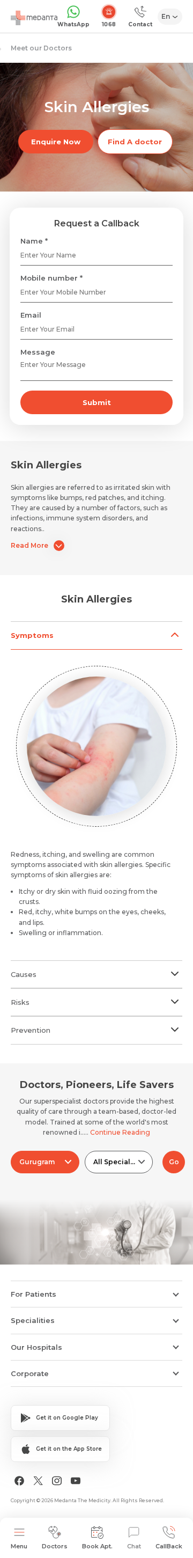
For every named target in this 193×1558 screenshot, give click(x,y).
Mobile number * (51, 278)
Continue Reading (120, 1132)
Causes (23, 974)
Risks (20, 1002)
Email (30, 315)
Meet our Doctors (41, 48)
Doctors (55, 1546)
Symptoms (32, 635)
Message (37, 352)
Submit (97, 402)
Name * (34, 241)
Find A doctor (135, 141)
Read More (29, 545)
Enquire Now (55, 141)
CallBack (168, 1546)
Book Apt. (97, 1546)
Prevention (30, 1030)
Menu (19, 1546)
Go (174, 1162)
